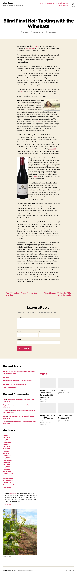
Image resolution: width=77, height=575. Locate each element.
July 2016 (6, 435)
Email (41, 332)
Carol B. (5, 421)
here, (22, 92)
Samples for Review (62, 3)
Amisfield (52, 149)
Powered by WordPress (25, 571)
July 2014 (6, 444)
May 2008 (6, 467)
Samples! (6, 377)
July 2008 (6, 462)
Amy (4, 405)
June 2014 (6, 446)
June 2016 (6, 437)
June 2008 (6, 464)
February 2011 (7, 455)
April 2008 (6, 469)
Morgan (34, 176)
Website (19, 339)
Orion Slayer (7, 410)
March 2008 (7, 471)
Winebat (35, 46)
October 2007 (7, 482)
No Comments (52, 32)
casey (5, 416)
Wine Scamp (8, 3)
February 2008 (8, 473)
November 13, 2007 (38, 32)
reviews (49, 15)
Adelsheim (38, 121)
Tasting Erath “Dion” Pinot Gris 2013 (14, 384)
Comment (20, 317)
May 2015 (6, 440)
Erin (4, 399)
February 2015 (7, 442)
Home (41, 3)
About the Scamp (49, 3)
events (27, 15)
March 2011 (7, 453)
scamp (26, 32)
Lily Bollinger (8, 504)
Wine (43, 374)
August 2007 (7, 487)
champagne (12, 493)
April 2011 (6, 451)
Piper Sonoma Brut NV (10, 387)
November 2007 (8, 480)
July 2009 (6, 458)
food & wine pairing (38, 15)
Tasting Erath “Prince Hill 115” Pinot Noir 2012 (17, 380)
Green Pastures (30, 48)
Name (19, 332)
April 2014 (6, 449)
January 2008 (7, 476)
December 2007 (8, 478)
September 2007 (8, 485)
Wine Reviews (63, 5)
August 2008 (7, 460)
